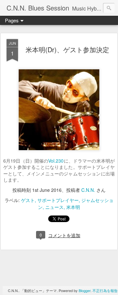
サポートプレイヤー (58, 200)
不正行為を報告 (105, 290)
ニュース (54, 207)
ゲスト (28, 200)
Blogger (84, 290)
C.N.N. (88, 190)
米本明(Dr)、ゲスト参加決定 (67, 49)
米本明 (73, 207)
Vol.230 (56, 160)
